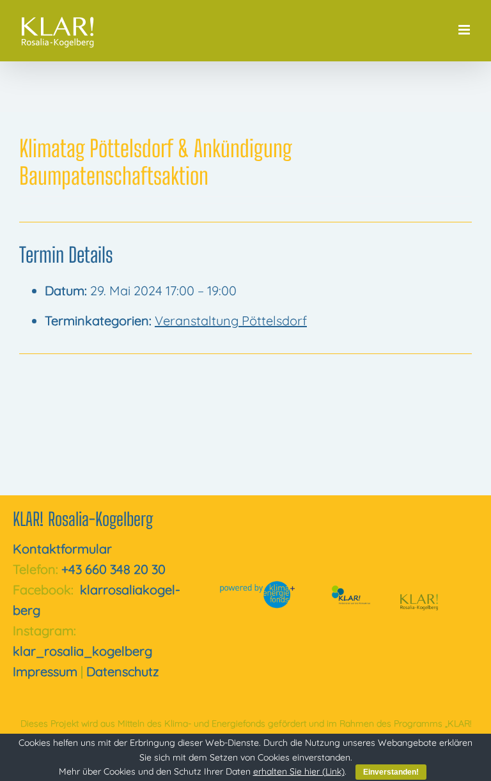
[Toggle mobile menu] (465, 29)
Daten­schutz (122, 671)
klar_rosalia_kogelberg (82, 651)
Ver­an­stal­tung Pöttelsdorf (231, 321)
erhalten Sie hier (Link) (299, 771)
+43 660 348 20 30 (113, 569)
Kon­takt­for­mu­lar (62, 549)
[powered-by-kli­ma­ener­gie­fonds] (259, 586)
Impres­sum (45, 671)
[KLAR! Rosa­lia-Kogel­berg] (419, 584)
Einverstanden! (391, 772)
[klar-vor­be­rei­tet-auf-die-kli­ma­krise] (349, 588)
